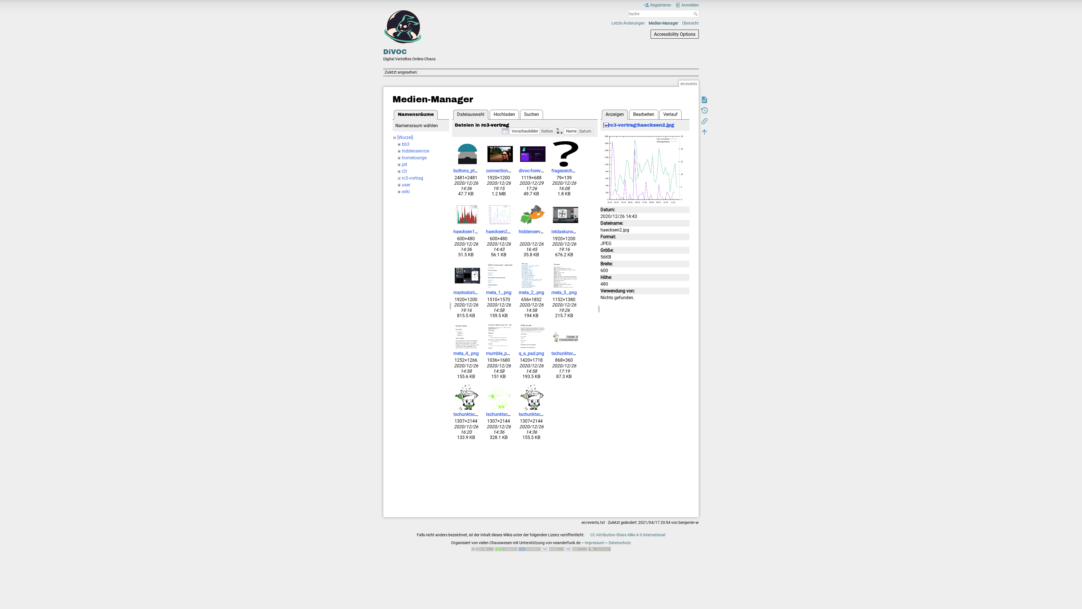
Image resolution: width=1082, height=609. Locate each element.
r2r (404, 171)
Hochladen (504, 114)
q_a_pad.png (531, 353)
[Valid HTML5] (553, 548)
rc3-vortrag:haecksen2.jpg (641, 125)
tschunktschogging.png (574, 353)
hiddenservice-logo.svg (541, 231)
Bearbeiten (643, 114)
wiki (406, 191)
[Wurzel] (405, 137)
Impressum (594, 542)
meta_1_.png (498, 292)
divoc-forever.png (536, 170)
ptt (404, 164)
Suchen (531, 114)
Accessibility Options (674, 34)
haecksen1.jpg (467, 231)
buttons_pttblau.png (473, 170)
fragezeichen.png (568, 170)
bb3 (405, 144)
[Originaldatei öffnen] (644, 169)
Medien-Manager (663, 23)
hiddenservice (415, 151)
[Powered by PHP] (529, 548)
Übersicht (690, 23)
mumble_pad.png (503, 353)
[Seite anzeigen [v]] (704, 99)
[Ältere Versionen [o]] (704, 110)
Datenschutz (620, 542)
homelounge (414, 157)
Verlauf (670, 114)
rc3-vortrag (412, 178)
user (406, 184)
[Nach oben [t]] (704, 131)
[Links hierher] (704, 121)
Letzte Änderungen (628, 23)
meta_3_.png (564, 292)
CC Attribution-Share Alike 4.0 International (627, 535)
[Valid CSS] (576, 548)
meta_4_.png (466, 353)
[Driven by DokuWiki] (599, 548)
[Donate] (506, 548)
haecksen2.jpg (500, 231)
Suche (696, 14)
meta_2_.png (531, 292)
